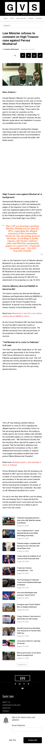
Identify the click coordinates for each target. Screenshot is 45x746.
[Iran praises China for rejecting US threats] (8, 643)
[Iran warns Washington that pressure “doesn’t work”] (8, 595)
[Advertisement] (22, 167)
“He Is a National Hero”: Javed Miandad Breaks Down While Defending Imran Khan (28, 533)
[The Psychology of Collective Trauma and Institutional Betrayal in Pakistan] (8, 583)
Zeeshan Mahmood (11, 49)
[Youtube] (22, 688)
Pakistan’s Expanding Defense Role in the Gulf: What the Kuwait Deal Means (28, 520)
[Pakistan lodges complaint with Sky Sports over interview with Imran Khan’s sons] (8, 546)
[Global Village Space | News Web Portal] (22, 7)
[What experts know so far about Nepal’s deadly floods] (8, 656)
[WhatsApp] (34, 55)
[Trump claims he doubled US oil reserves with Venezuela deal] (8, 559)
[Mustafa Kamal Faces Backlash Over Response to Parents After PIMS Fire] (8, 631)
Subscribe (32, 740)
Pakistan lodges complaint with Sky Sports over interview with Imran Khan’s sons (28, 545)
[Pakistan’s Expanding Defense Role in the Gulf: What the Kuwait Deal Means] (8, 521)
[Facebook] (22, 55)
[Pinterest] (24, 684)
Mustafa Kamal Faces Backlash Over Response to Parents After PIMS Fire (29, 630)
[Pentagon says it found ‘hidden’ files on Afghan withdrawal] (8, 607)
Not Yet (12, 740)
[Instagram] (19, 684)
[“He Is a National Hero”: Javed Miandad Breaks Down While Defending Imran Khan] (8, 533)
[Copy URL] (40, 55)
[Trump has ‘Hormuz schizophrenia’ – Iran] (8, 571)
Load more (22, 665)
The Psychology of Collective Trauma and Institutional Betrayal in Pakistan (29, 582)
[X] (28, 55)
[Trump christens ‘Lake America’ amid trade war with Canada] (8, 619)
